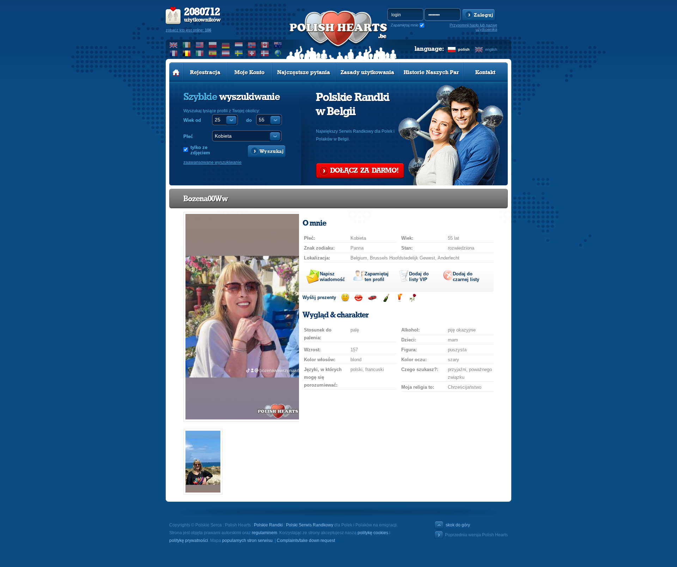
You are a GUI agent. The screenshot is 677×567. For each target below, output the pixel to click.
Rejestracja (205, 72)
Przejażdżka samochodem (372, 298)
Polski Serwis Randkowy (309, 525)
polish (464, 49)
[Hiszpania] (212, 53)
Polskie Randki (268, 525)
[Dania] (265, 53)
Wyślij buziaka (358, 298)
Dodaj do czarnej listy (466, 276)
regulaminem (264, 532)
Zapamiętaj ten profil (377, 276)
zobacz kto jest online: (188, 30)
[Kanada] (265, 44)
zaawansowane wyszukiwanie (212, 162)
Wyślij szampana (386, 298)
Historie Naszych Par (431, 72)
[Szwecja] (238, 53)
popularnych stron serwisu (247, 540)
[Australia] (278, 44)
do (249, 120)
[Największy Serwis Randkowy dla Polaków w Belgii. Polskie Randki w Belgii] (338, 35)
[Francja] (173, 53)
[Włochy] (199, 53)
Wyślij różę (413, 298)
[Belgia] (186, 53)
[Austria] (225, 53)
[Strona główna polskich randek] (176, 72)
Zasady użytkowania (367, 72)
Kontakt (485, 72)
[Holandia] (238, 44)
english (491, 49)
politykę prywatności (188, 540)
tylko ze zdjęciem (200, 150)
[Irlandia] (186, 44)
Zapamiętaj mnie (405, 25)
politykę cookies (373, 532)
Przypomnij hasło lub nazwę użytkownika (473, 27)
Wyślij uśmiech (345, 298)
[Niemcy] (225, 44)
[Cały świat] (278, 53)
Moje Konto (249, 72)
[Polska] (212, 44)
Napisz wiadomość (332, 276)
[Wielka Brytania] (173, 44)
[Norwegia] (252, 44)
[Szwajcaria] (252, 53)
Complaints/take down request (306, 540)
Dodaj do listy (419, 276)
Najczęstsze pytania (303, 72)
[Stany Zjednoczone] (199, 44)
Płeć (188, 136)
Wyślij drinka (399, 298)
